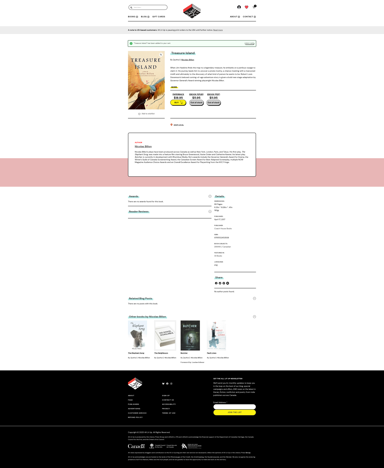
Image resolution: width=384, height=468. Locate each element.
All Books (218, 256)
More (174, 87)
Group (248, 453)
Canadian (227, 247)
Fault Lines (211, 353)
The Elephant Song (136, 353)
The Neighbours (161, 353)
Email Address (220, 402)
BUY (176, 102)
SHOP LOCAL (179, 125)
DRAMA (217, 247)
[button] (161, 54)
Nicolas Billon (187, 59)
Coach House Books (223, 228)
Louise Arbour (198, 362)
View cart (249, 43)
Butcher (184, 353)
